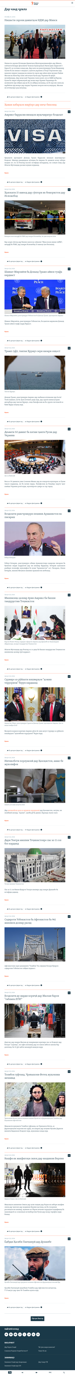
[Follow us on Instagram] (20, 1334)
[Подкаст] (38, 1334)
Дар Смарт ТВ (43, 1362)
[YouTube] (36, 1372)
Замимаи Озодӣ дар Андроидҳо (15, 1362)
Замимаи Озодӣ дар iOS (12, 1366)
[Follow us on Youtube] (15, 1334)
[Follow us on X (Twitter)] (24, 1334)
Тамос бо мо (42, 1351)
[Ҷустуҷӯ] (64, 1372)
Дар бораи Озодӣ (10, 1347)
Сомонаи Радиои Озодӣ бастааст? (16, 1351)
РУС (50, 1372)
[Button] (15, 97)
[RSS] (33, 1334)
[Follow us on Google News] (6, 1334)
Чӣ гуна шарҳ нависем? (46, 1347)
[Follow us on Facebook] (11, 1334)
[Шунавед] (22, 1372)
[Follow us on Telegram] (29, 1334)
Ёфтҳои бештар (37, 1319)
